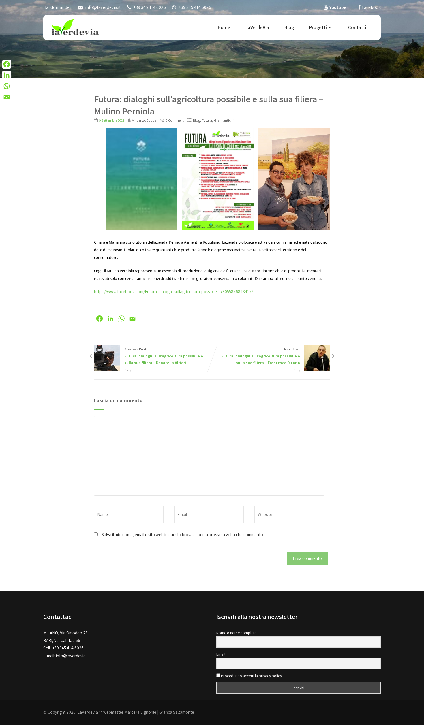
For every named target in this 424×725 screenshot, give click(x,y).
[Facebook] (6, 64)
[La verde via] (75, 26)
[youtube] (326, 7)
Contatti (357, 27)
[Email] (6, 97)
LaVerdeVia (257, 27)
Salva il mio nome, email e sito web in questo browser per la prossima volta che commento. (183, 534)
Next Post (260, 356)
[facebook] (359, 7)
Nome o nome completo (236, 632)
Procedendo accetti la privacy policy (251, 675)
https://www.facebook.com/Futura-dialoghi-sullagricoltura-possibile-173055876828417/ (173, 291)
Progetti (318, 27)
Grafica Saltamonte (176, 712)
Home (224, 27)
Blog (289, 27)
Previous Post (163, 356)
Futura (207, 120)
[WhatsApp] (6, 86)
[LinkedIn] (6, 75)
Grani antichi (224, 120)
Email (220, 654)
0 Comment (175, 120)
